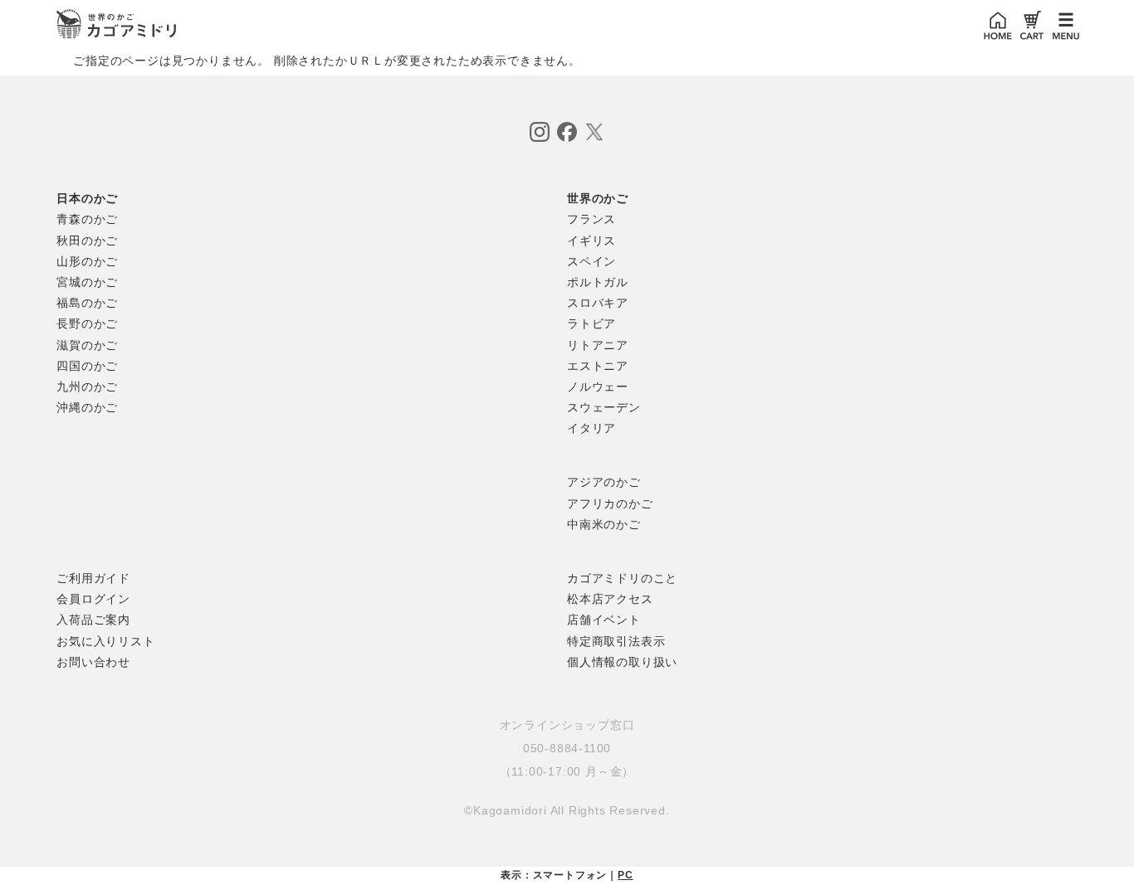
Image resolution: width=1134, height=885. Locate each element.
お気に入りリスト (105, 641)
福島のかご (87, 302)
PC (625, 875)
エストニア (597, 365)
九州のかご (87, 386)
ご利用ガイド (93, 578)
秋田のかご (87, 240)
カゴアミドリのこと (622, 578)
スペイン (591, 261)
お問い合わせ (93, 662)
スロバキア (597, 302)
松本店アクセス (610, 598)
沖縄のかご (87, 407)
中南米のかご (604, 524)
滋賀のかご (87, 345)
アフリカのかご (610, 503)
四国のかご (87, 365)
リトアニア (597, 345)
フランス (591, 219)
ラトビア (591, 323)
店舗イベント (604, 619)
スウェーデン (604, 407)
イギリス (591, 240)
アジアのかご (604, 482)
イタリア (591, 428)
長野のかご (87, 323)
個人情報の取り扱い (622, 662)
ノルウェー (597, 386)
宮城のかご (87, 282)
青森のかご (87, 219)
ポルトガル (597, 282)
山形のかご (87, 261)
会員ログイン (93, 598)
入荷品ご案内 (93, 619)
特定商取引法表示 (616, 641)
